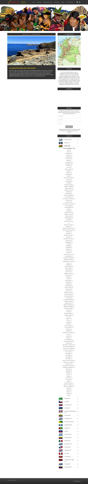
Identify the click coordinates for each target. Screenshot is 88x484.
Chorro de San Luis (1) (69, 254)
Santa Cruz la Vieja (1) (69, 362)
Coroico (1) (69, 263)
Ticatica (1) (69, 374)
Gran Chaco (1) (69, 275)
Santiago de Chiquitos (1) (69, 367)
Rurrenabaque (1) (69, 339)
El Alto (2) (69, 183)
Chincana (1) (69, 250)
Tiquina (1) (69, 376)
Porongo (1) (69, 322)
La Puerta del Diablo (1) (69, 299)
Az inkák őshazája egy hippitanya (22, 68)
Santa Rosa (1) (68, 364)
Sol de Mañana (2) (69, 207)
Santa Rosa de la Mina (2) (69, 204)
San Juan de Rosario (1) (69, 350)
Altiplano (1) (69, 226)
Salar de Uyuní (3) (69, 169)
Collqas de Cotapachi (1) (69, 257)
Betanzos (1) (69, 233)
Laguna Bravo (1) (69, 303)
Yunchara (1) (69, 393)
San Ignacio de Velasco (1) (69, 344)
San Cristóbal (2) (69, 197)
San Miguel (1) (69, 353)
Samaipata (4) (69, 157)
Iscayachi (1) (69, 284)
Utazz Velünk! (69, 2)
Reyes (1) (69, 334)
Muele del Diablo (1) (69, 313)
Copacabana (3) (69, 163)
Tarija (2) (69, 209)
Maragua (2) (69, 191)
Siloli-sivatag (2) (69, 205)
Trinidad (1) (69, 379)
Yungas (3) (68, 170)
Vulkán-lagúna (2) (69, 217)
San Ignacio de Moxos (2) (69, 198)
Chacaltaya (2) (69, 174)
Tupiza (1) (69, 381)
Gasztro (39, 2)
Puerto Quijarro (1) (69, 325)
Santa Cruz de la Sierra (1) (69, 360)
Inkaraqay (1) (69, 282)
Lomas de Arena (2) (69, 190)
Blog (33, 2)
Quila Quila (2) (69, 193)
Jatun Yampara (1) (69, 294)
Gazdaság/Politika (47, 2)
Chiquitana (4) (69, 153)
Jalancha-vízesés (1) (69, 292)
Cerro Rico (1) (69, 240)
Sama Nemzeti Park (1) (68, 341)
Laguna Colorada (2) (69, 186)
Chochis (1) (69, 252)
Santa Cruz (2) (69, 202)
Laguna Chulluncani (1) (69, 304)
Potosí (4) (69, 155)
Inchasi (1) (68, 278)
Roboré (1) (69, 337)
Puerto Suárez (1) (69, 327)
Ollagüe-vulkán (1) (69, 315)
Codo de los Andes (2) (69, 177)
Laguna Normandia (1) (69, 306)
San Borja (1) (69, 343)
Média (62, 2)
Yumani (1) (69, 391)
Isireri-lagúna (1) (69, 285)
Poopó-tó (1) (69, 318)
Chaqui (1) (69, 244)
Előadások (56, 2)
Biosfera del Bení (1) (69, 235)
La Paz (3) (69, 167)
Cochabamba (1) (69, 256)
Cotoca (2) (68, 179)
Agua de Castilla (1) (69, 224)
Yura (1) (69, 395)
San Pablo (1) (69, 355)
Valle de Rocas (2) (69, 212)
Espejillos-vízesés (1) (69, 273)
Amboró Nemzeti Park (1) (69, 228)
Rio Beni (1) (69, 336)
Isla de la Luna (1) (69, 287)
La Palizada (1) (68, 297)
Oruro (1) (69, 317)
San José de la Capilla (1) (69, 348)
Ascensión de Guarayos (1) (69, 230)
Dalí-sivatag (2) (69, 181)
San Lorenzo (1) (69, 351)
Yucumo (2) (69, 219)
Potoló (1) (69, 324)
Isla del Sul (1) (69, 290)
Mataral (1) (69, 311)
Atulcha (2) (69, 172)
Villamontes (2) (69, 216)
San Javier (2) (69, 200)
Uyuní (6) (69, 150)
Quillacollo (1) (69, 330)
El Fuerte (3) (69, 165)
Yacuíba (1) (69, 388)
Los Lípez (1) (69, 310)
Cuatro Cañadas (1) (69, 266)
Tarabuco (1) (69, 372)
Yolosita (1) (69, 390)
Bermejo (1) (69, 231)
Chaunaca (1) (69, 249)
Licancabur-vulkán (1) (69, 308)
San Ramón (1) (68, 358)
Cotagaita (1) (69, 264)
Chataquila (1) (69, 247)
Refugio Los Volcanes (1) (69, 332)
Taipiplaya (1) (69, 371)
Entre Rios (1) (69, 271)
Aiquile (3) (69, 160)
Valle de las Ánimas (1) (69, 386)
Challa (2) (69, 176)
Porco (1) (69, 320)
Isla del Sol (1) (69, 289)
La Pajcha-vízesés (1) (69, 296)
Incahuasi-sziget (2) (69, 184)
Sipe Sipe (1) (69, 369)
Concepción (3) (69, 162)
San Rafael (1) (69, 357)
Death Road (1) (69, 268)
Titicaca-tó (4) (69, 158)
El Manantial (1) (69, 270)
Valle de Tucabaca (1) (69, 384)
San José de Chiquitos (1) (69, 346)
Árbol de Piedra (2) (68, 221)
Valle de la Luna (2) (69, 214)
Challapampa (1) (69, 242)
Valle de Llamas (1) (69, 383)
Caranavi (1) (69, 237)
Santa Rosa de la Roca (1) (69, 365)
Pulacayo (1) (69, 329)
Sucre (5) (69, 151)
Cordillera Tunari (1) (69, 259)
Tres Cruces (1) (69, 377)
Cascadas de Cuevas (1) (69, 238)
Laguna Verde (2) (69, 188)
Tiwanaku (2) (69, 210)
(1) (69, 223)
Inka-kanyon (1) (69, 280)
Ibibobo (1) (69, 277)
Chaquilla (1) (69, 245)
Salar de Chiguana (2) (69, 195)
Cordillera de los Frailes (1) (68, 261)
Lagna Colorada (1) (69, 301)
